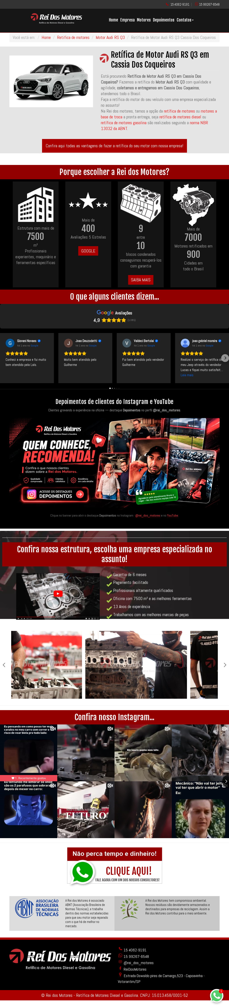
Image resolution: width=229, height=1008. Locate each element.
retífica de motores (179, 111)
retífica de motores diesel (180, 117)
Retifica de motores (73, 37)
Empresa (127, 19)
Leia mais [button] (187, 375)
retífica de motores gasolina (123, 123)
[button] (4, 358)
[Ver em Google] (10, 343)
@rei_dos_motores (147, 515)
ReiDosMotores (134, 969)
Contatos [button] (184, 19)
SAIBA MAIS (141, 280)
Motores (144, 19)
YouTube (172, 515)
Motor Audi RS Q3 (110, 37)
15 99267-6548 (209, 4)
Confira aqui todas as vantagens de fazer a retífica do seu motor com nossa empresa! (114, 146)
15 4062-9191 (179, 4)
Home (113, 19)
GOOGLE (88, 251)
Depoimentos (163, 19)
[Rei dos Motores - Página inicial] (56, 22)
